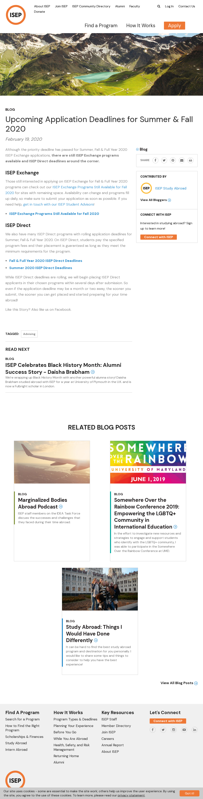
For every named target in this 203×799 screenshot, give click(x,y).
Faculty (134, 6)
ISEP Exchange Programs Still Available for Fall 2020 (54, 213)
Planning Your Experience (73, 726)
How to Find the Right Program (22, 728)
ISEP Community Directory (91, 6)
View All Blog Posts (177, 683)
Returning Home (66, 756)
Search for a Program (22, 719)
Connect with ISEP (158, 237)
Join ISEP (61, 6)
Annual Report (113, 745)
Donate (39, 12)
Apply (174, 25)
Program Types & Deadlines (75, 719)
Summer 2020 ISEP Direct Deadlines (40, 267)
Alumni (120, 6)
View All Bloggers (154, 200)
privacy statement (131, 795)
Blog (10, 109)
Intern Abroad (16, 749)
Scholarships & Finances (24, 737)
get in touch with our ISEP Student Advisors (58, 204)
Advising (29, 334)
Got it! (189, 793)
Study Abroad (16, 743)
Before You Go (65, 732)
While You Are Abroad (71, 739)
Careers (108, 739)
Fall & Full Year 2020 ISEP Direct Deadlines (45, 260)
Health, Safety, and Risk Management (72, 747)
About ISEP (42, 6)
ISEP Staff (109, 719)
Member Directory (116, 726)
